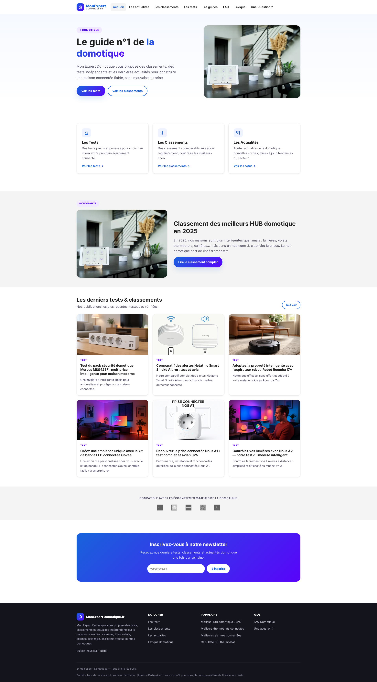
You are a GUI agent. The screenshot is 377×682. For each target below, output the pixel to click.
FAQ (226, 7)
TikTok (102, 650)
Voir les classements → (174, 166)
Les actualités (139, 7)
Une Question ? (262, 7)
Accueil (118, 7)
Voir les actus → (245, 166)
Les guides (210, 7)
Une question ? (264, 628)
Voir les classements (127, 91)
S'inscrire (218, 569)
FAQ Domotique (264, 621)
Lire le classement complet (198, 262)
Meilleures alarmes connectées (221, 635)
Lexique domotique (160, 642)
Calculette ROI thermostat (218, 642)
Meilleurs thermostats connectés (222, 628)
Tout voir (291, 305)
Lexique (239, 7)
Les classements (166, 7)
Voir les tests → (92, 166)
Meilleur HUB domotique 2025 (221, 621)
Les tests (190, 7)
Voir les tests (91, 91)
